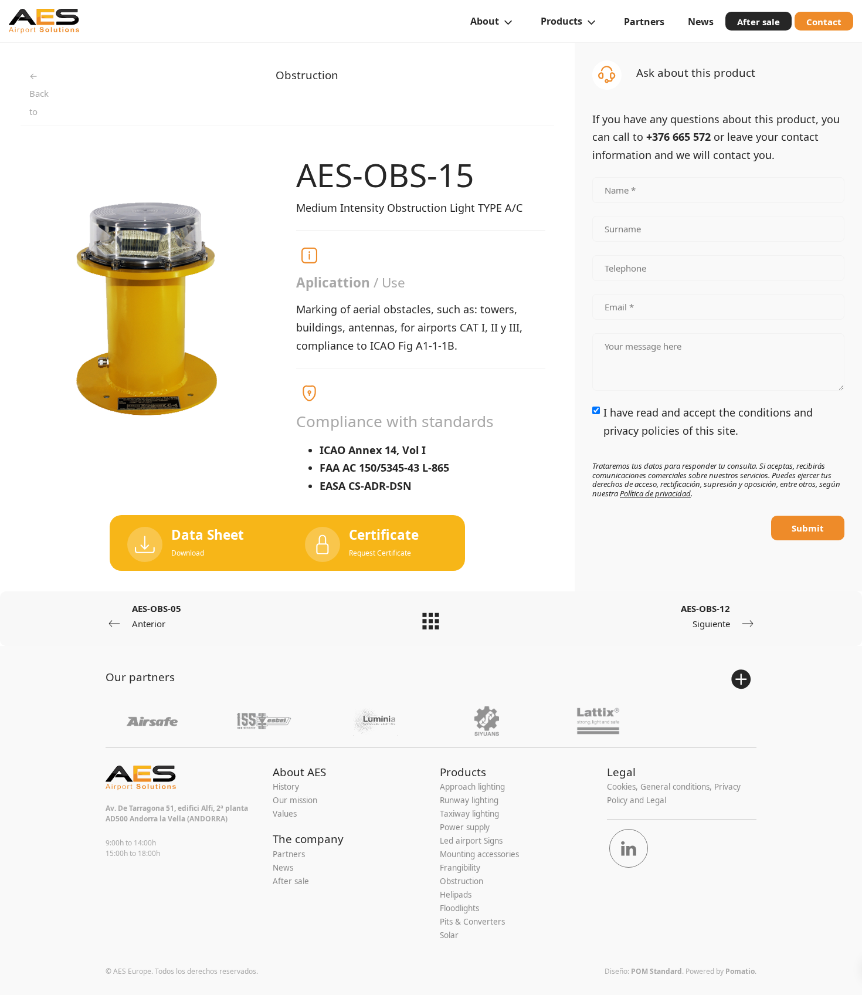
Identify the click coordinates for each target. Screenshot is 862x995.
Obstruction (307, 74)
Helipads (455, 894)
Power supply (465, 827)
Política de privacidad (655, 493)
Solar (449, 935)
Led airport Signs (471, 840)
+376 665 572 (678, 137)
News (283, 867)
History (286, 786)
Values (285, 813)
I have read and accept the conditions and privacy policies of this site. (708, 421)
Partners (289, 854)
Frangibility (460, 867)
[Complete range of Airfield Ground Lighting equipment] (44, 21)
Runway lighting (469, 800)
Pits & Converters (472, 921)
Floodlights (459, 908)
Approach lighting (472, 786)
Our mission (295, 800)
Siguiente (705, 616)
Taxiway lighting (469, 813)
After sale (291, 881)
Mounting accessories (479, 854)
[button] (376, 543)
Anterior (156, 616)
